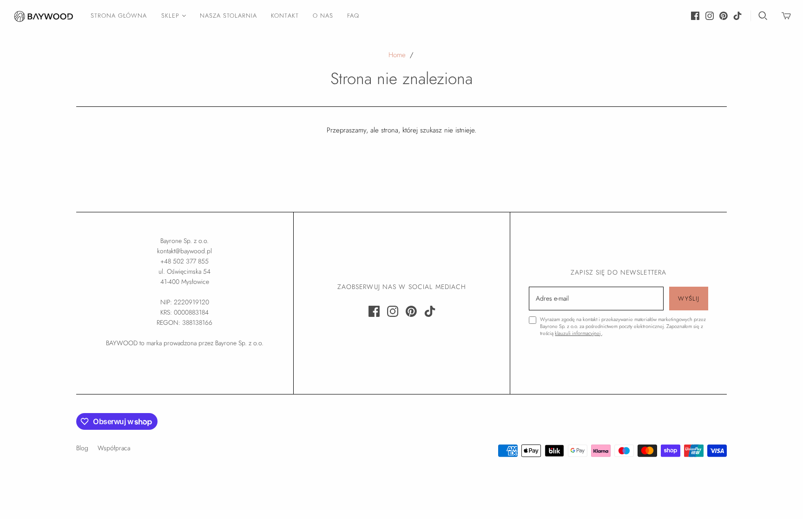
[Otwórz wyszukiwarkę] (763, 15)
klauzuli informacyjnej (578, 333)
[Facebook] (695, 16)
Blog (82, 448)
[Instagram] (709, 16)
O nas (323, 15)
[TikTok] (737, 16)
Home (397, 55)
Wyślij (688, 298)
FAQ (353, 15)
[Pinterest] (723, 16)
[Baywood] (44, 15)
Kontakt (284, 15)
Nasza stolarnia (228, 15)
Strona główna (119, 15)
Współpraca (114, 448)
